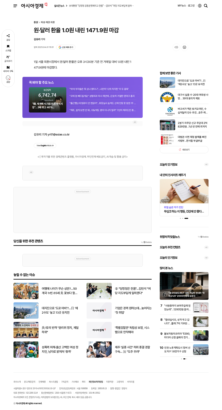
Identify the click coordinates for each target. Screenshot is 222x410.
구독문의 (64, 381)
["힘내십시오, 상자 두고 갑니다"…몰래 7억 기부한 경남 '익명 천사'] (201, 326)
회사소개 (17, 381)
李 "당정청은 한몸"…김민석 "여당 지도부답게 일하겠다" (132, 291)
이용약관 (109, 381)
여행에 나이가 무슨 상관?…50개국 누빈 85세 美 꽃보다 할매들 (59, 291)
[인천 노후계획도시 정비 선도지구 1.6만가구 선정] (201, 354)
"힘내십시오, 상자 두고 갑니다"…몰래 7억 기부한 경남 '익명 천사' (177, 323)
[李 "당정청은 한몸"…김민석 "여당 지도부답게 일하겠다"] (99, 298)
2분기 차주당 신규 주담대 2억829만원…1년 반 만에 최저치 (192, 124)
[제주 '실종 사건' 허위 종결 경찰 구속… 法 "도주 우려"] (99, 357)
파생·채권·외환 (48, 22)
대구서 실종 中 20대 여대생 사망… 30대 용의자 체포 (193, 96)
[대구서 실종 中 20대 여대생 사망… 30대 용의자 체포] (167, 101)
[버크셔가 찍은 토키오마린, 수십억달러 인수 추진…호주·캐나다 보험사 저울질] (167, 115)
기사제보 (75, 381)
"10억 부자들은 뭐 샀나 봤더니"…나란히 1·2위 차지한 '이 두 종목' (99, 89)
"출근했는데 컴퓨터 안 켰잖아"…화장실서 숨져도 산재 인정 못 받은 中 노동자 (103, 103)
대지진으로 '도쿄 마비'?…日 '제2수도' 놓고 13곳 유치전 (191, 82)
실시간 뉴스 (59, 6)
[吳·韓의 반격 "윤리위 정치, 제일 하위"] (26, 337)
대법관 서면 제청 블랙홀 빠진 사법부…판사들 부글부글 (192, 138)
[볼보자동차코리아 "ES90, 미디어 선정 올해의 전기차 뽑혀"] (201, 340)
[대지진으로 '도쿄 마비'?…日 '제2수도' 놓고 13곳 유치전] (167, 87)
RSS (83, 381)
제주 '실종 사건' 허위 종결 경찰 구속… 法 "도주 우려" (132, 349)
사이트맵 (130, 381)
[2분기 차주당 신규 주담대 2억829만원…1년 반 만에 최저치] (167, 129)
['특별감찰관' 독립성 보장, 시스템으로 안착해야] (99, 337)
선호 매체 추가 (67, 47)
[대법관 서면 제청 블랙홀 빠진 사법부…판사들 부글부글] (167, 143)
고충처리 (120, 381)
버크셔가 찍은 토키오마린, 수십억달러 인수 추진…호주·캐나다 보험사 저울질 (193, 110)
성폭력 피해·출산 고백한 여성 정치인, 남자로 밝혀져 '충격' (60, 349)
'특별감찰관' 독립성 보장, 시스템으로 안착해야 (132, 330)
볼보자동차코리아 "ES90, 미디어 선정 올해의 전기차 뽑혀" (177, 337)
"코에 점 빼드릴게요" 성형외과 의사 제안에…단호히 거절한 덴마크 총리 (102, 96)
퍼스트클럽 (53, 381)
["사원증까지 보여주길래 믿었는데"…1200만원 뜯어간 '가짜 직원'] (201, 312)
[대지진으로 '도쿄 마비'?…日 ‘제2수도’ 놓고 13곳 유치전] (26, 318)
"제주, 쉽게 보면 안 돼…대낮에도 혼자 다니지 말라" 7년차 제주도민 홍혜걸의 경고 (103, 110)
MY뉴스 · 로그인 (186, 5)
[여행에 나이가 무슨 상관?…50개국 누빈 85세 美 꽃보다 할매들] (26, 298)
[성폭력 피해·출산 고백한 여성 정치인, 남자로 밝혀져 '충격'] (26, 357)
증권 (36, 22)
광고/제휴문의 (29, 381)
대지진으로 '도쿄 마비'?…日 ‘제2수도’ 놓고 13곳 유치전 (60, 310)
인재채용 (42, 381)
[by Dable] (146, 242)
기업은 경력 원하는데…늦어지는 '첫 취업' (133, 310)
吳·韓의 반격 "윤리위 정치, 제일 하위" (60, 330)
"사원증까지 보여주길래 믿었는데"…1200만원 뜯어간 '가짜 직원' (177, 309)
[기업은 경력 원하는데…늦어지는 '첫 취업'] (99, 318)
